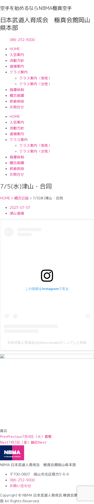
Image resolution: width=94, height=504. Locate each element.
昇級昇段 (17, 101)
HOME (15, 48)
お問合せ (17, 107)
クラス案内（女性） (35, 83)
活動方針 (17, 60)
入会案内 (17, 54)
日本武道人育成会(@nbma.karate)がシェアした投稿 (47, 342)
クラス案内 (19, 72)
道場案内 (17, 66)
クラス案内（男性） (35, 78)
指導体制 (17, 89)
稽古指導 (17, 95)
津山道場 (17, 213)
